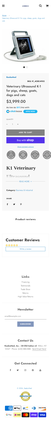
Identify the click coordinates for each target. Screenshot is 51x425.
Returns (25, 293)
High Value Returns (25, 296)
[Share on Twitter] (14, 204)
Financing (25, 282)
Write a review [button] (25, 249)
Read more (24, 181)
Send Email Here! (39, 348)
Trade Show (25, 289)
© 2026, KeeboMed (24, 388)
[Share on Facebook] (7, 204)
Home (4, 15)
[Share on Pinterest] (21, 204)
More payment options (25, 146)
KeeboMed (11, 77)
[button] (24, 67)
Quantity (9, 119)
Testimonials (25, 285)
